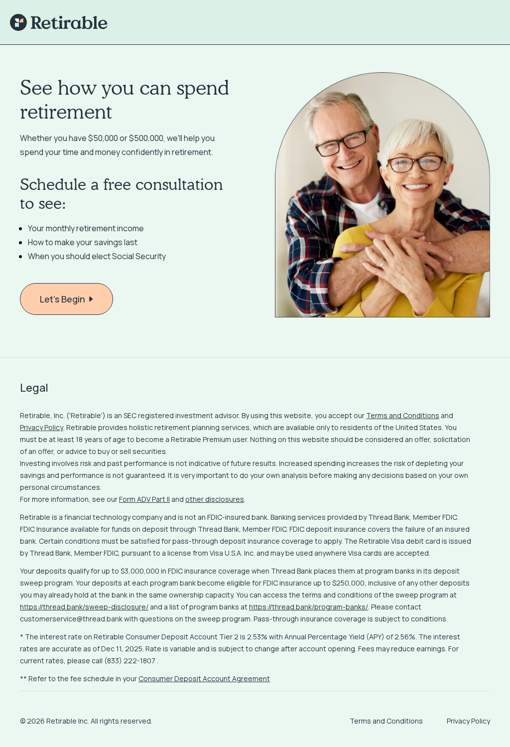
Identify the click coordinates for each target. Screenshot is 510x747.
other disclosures (214, 499)
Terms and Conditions (402, 415)
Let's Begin (62, 299)
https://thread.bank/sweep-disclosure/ (84, 606)
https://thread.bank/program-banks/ (308, 606)
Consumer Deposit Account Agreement (204, 678)
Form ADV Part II (144, 499)
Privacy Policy (41, 427)
